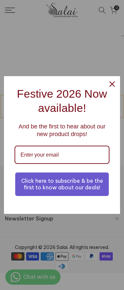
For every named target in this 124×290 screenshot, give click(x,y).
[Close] (112, 84)
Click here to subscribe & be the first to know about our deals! (62, 183)
